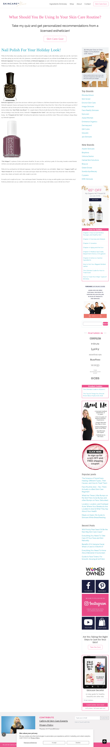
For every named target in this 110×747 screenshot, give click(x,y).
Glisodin (85, 133)
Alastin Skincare (88, 149)
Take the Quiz (95, 647)
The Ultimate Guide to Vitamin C (94, 389)
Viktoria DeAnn (88, 156)
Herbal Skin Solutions (90, 160)
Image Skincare (88, 106)
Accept (54, 742)
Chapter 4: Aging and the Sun (93, 247)
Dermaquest (87, 125)
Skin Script (86, 99)
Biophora (85, 153)
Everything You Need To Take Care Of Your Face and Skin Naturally (93, 538)
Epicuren (85, 114)
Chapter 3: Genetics (90, 243)
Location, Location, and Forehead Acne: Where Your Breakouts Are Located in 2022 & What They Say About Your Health (95, 507)
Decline (78, 742)
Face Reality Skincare (90, 110)
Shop (72, 4)
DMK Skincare (87, 179)
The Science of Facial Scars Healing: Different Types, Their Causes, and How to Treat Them (94, 480)
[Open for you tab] (104, 741)
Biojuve (85, 164)
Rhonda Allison (88, 95)
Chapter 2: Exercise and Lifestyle (94, 239)
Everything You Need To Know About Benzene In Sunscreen (94, 551)
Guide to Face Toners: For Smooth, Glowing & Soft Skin (93, 558)
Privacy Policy (46, 725)
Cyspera (85, 175)
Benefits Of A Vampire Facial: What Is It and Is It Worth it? (93, 545)
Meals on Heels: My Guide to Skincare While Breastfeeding (94, 516)
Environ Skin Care (89, 103)
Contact (87, 4)
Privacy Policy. (35, 738)
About (79, 4)
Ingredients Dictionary (58, 4)
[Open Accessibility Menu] (4, 734)
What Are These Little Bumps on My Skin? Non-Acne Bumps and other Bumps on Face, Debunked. (95, 497)
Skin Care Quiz (101, 4)
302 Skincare (87, 137)
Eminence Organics (89, 122)
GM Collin (86, 129)
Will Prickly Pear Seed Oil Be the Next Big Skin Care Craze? (95, 530)
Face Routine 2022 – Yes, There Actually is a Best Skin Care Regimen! (94, 489)
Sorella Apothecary (89, 171)
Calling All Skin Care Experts (53, 721)
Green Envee (87, 168)
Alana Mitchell (87, 118)
